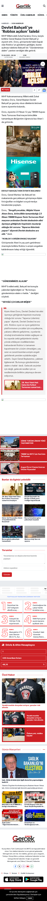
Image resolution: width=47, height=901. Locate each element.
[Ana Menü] (2, 6)
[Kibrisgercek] (23, 6)
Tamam (29, 898)
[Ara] (44, 6)
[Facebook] (15, 866)
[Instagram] (23, 866)
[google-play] (34, 880)
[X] (19, 866)
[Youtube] (28, 866)
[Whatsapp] (32, 866)
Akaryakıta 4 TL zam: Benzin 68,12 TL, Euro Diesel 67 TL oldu (15, 634)
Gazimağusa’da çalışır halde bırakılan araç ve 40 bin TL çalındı (39, 607)
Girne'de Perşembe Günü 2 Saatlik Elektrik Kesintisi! (12, 520)
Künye (6, 873)
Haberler (5, 23)
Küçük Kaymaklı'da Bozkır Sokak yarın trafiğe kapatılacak (32, 498)
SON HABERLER (18, 23)
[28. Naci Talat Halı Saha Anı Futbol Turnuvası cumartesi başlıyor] (12, 489)
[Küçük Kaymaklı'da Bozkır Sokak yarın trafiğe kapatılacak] (35, 489)
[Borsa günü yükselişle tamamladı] (12, 532)
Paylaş (6, 89)
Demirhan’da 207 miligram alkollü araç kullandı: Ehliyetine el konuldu (13, 607)
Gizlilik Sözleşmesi (27, 873)
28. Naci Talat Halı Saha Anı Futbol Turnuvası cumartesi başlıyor (11, 498)
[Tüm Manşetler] (44, 750)
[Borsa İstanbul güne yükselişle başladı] (35, 510)
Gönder (7, 575)
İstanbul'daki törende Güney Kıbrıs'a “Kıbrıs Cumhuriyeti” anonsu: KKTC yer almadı (39, 634)
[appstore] (13, 880)
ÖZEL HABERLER (27, 15)
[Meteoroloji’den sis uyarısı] (35, 532)
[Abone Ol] (44, 90)
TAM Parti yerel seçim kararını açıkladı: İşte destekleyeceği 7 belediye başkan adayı (39, 621)
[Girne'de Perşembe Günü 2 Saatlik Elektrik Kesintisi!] (12, 510)
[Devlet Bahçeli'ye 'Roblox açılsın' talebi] (23, 73)
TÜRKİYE (14, 15)
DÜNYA (41, 15)
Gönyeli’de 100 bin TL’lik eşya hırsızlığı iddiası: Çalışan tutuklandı (15, 621)
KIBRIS (4, 15)
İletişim (14, 873)
